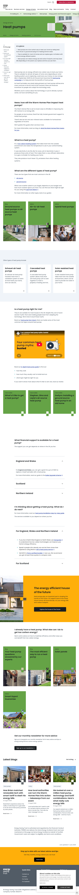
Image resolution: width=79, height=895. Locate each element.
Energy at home (31, 9)
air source (19, 178)
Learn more (42, 883)
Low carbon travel (42, 9)
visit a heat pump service (44, 549)
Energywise (57, 540)
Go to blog (69, 759)
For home (25, 879)
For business (26, 881)
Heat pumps (43, 14)
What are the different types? (7, 55)
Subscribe (39, 860)
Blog (50, 9)
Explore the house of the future (50, 609)
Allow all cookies (47, 887)
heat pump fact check (28, 320)
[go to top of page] (77, 893)
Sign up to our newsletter (24, 748)
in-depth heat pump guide (30, 367)
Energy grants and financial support (60, 14)
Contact (73, 9)
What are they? (6, 50)
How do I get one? (7, 73)
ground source (21, 182)
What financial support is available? (6, 68)
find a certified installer (35, 553)
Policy (67, 9)
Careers (24, 876)
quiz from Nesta (31, 190)
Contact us (25, 874)
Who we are (8, 9)
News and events (59, 9)
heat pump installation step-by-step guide (49, 513)
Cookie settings (65, 887)
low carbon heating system (27, 144)
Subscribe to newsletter (66, 2)
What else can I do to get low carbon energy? (7, 79)
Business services (19, 9)
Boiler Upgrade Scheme (53, 475)
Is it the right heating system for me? (7, 61)
